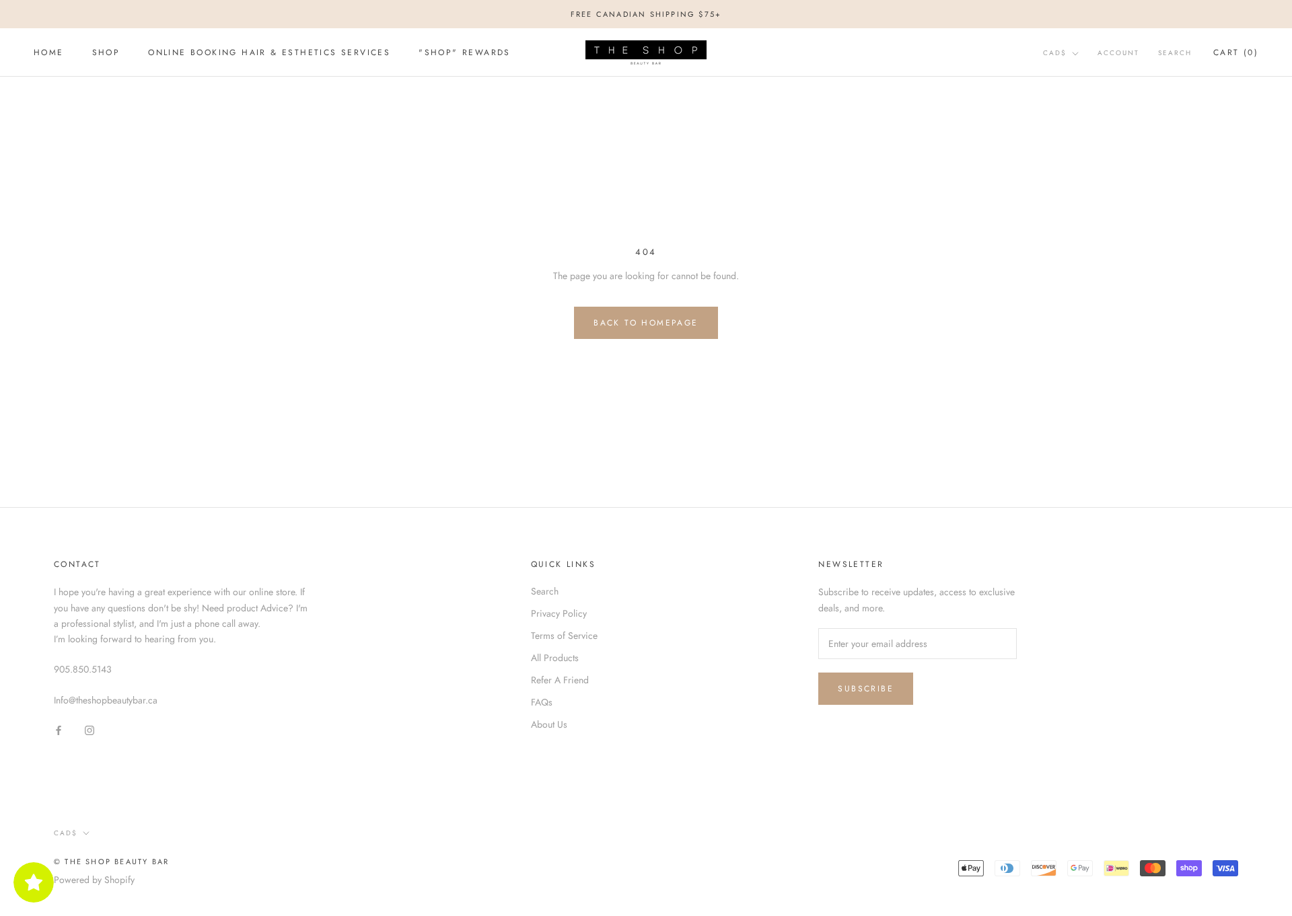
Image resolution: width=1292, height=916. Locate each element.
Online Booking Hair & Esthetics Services (269, 53)
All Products (555, 657)
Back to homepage (646, 323)
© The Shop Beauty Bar (111, 861)
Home (49, 53)
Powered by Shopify (94, 879)
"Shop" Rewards (465, 53)
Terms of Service (564, 635)
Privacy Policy (559, 613)
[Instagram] (89, 729)
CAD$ (1055, 53)
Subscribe (866, 689)
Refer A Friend (560, 680)
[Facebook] (58, 729)
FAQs (541, 702)
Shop (106, 53)
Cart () (1235, 52)
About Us (549, 724)
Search (1175, 53)
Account (1118, 53)
